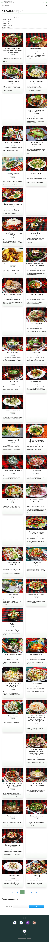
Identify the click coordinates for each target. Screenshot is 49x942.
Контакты (24, 934)
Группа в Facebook (15, 926)
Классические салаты (8, 21)
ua (43, 2)
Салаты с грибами (7, 29)
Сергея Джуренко (9, 2)
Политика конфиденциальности (24, 938)
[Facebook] (20, 906)
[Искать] (47, 5)
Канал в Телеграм (21, 926)
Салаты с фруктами (7, 25)
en (46, 2)
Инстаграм (28, 925)
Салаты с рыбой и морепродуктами (12, 17)
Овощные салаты (7, 14)
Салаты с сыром (6, 23)
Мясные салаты (6, 27)
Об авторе (34, 925)
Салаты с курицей (7, 19)
